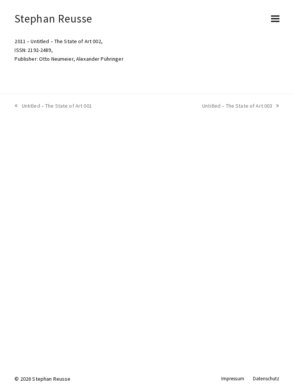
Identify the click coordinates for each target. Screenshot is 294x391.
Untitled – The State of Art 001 (56, 105)
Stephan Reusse (53, 18)
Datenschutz (266, 378)
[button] (275, 18)
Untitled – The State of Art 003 (237, 105)
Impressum (232, 378)
